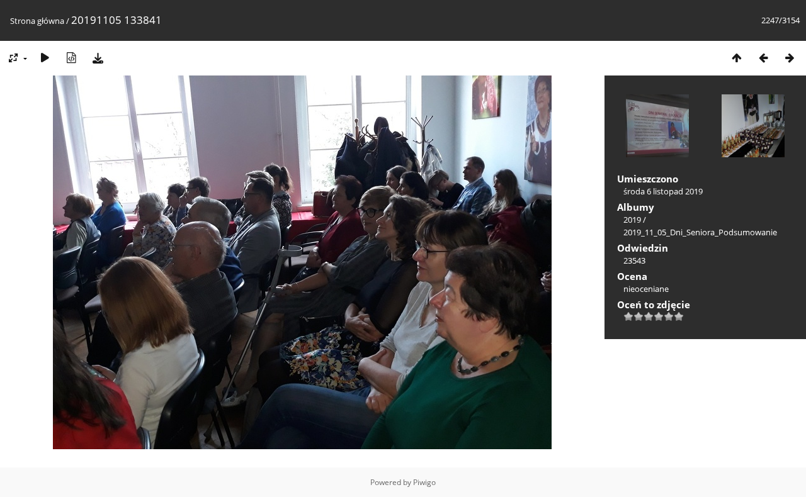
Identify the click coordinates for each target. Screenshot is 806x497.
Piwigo (424, 482)
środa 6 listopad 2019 (663, 191)
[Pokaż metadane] (71, 57)
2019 (632, 219)
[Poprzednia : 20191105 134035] (763, 57)
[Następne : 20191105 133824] (789, 57)
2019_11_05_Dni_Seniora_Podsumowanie (700, 232)
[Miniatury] (737, 57)
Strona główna (37, 20)
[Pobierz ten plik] (97, 57)
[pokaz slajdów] (44, 57)
